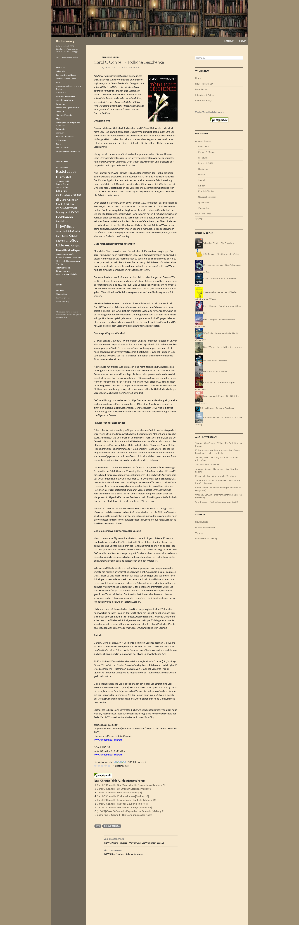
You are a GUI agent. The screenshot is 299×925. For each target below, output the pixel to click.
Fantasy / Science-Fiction (66, 79)
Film (58, 82)
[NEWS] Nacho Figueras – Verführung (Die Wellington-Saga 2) (134, 841)
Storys (58, 144)
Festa (67, 212)
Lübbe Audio (64, 245)
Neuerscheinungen (207, 196)
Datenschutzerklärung (206, 538)
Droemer (76, 194)
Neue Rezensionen (204, 83)
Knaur (73, 235)
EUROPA (68, 204)
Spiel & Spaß (61, 140)
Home (198, 78)
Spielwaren (203, 202)
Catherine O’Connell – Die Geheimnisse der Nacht (124, 814)
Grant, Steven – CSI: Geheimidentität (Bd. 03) (216, 501)
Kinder (201, 185)
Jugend (201, 180)
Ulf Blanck (65, 274)
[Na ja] (98, 765)
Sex (79, 257)
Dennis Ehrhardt (63, 184)
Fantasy (60, 212)
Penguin (76, 246)
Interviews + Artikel (204, 95)
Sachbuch (60, 133)
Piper (77, 250)
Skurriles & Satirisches (65, 136)
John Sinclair (74, 231)
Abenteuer (60, 67)
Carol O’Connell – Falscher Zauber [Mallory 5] (122, 803)
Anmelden (60, 290)
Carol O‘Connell (112, 826)
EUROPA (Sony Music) (67, 208)
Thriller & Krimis (110, 57)
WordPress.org (62, 301)
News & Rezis (201, 521)
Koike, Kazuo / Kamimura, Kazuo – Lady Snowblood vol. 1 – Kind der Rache (217, 451)
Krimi (67, 241)
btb (98, 826)
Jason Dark (62, 231)
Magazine (60, 111)
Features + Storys (203, 100)
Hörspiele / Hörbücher (65, 100)
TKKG (58, 274)
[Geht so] (102, 765)
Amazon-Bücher (203, 141)
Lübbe (74, 240)
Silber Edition (65, 261)
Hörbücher (203, 169)
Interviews (60, 104)
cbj (67, 181)
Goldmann (64, 217)
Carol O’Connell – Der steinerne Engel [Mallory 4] (124, 807)
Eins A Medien (70, 199)
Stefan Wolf (75, 261)
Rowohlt (60, 257)
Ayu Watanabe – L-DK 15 (207, 464)
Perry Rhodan (64, 250)
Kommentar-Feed (63, 298)
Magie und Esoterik (64, 115)
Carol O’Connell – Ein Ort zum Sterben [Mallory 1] (124, 788)
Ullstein (73, 274)
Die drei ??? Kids (63, 195)
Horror (201, 174)
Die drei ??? (62, 190)
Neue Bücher (201, 89)
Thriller (60, 264)
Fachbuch (203, 157)
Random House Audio (65, 254)
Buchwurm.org (65, 41)
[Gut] (105, 765)
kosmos (60, 240)
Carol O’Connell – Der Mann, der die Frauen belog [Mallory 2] (131, 784)
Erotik (59, 204)
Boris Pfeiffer (61, 181)
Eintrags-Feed (61, 294)
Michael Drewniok (130, 68)
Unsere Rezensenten (205, 527)
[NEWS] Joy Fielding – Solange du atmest (123, 852)
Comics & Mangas (206, 152)
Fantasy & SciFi (205, 163)
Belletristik (203, 146)
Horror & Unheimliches (65, 96)
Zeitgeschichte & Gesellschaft (68, 151)
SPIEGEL (199, 219)
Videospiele (203, 208)
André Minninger (62, 167)
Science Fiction (71, 257)
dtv (58, 199)
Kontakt (242, 41)
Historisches (61, 93)
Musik (58, 119)
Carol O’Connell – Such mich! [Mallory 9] (119, 792)
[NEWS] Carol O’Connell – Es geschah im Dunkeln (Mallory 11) (131, 811)
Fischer (74, 212)
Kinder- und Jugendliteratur (67, 107)
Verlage (199, 533)
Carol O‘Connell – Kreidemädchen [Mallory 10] (123, 796)
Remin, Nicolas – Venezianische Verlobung (215, 476)
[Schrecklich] (95, 765)
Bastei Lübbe (66, 171)
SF (57, 260)
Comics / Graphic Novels (66, 75)
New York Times (203, 213)
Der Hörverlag (62, 187)
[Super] (109, 765)
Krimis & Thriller (206, 191)
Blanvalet (63, 177)
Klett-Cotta (62, 235)
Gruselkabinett (62, 221)
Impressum (229, 41)
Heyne (62, 226)
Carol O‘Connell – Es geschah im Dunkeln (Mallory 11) (126, 799)
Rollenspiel (60, 129)
